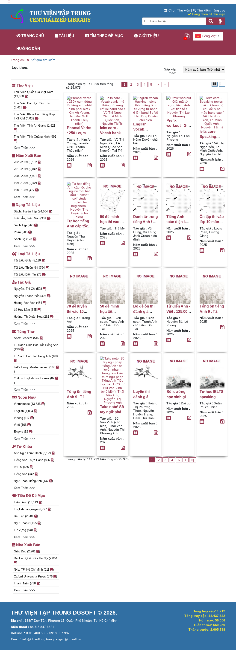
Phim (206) (23, 232)
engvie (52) (23, 431)
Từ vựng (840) (25, 530)
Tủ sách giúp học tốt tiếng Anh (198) (36, 347)
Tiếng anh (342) (26, 474)
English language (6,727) (32, 509)
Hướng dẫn (28, 49)
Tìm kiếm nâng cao (210, 10)
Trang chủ (32, 36)
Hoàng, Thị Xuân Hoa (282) (33, 316)
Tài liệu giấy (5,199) (29, 260)
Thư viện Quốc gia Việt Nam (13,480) (33, 94)
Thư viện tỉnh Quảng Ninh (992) (35, 138)
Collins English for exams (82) (34, 380)
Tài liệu (66, 36)
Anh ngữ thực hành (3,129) (34, 453)
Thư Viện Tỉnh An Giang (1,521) (34, 127)
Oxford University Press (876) (35, 576)
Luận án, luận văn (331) (32, 218)
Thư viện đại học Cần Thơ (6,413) (32, 105)
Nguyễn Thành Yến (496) (32, 296)
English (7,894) (25, 411)
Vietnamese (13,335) (29, 404)
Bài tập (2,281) (26, 516)
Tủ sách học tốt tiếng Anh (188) (36, 358)
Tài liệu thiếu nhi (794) (31, 267)
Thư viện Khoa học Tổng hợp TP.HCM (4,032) (34, 116)
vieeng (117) (24, 418)
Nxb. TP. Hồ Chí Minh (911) (34, 569)
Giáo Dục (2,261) (27, 551)
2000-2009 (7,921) (27, 176)
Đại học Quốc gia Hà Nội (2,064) (35, 560)
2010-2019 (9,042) (27, 169)
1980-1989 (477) (26, 190)
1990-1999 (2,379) (27, 183)
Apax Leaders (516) (28, 338)
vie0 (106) (22, 425)
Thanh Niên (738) (27, 583)
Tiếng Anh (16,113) (28, 502)
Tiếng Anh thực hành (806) (34, 460)
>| (165, 84)
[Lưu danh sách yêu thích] (90, 165)
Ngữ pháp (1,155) (27, 523)
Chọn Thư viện (179, 10)
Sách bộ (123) (25, 239)
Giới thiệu (148, 36)
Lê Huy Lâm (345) (27, 309)
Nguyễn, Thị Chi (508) (30, 288)
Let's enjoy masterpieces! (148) (34, 369)
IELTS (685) (23, 467)
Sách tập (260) (26, 225)
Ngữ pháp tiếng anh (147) (33, 481)
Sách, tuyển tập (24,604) (33, 211)
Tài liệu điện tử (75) (30, 274)
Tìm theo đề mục (106, 36)
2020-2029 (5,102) (27, 162)
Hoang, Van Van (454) (30, 303)
